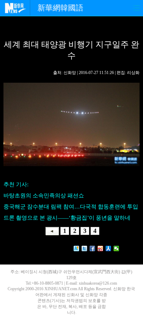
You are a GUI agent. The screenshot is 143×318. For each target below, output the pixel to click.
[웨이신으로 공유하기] (116, 248)
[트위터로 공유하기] (84, 248)
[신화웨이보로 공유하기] (76, 248)
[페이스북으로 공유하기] (92, 248)
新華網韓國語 (60, 7)
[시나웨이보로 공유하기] (100, 248)
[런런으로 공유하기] (108, 248)
